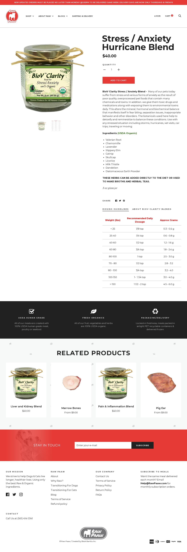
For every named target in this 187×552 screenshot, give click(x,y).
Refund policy (59, 503)
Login (157, 16)
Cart (169, 16)
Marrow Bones (71, 408)
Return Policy (104, 490)
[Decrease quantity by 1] (104, 69)
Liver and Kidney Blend (26, 406)
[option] (48, 75)
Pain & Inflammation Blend (116, 406)
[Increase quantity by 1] (119, 69)
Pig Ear (161, 408)
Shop (29, 16)
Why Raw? (57, 480)
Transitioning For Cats (64, 490)
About (54, 476)
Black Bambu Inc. (89, 541)
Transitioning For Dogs (64, 485)
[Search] (179, 16)
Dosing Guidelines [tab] (116, 209)
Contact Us (102, 476)
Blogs (61, 16)
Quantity (109, 64)
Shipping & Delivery (82, 16)
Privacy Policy (104, 485)
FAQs (99, 494)
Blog (53, 494)
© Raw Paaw (65, 541)
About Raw (44, 16)
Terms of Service (61, 499)
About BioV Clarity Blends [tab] (152, 209)
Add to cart (118, 80)
